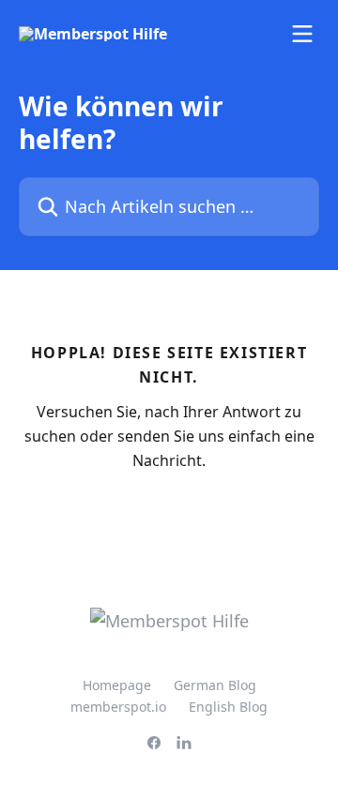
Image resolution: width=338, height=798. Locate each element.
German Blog (215, 685)
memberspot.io (118, 706)
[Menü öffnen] (302, 34)
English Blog (228, 706)
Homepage (117, 685)
